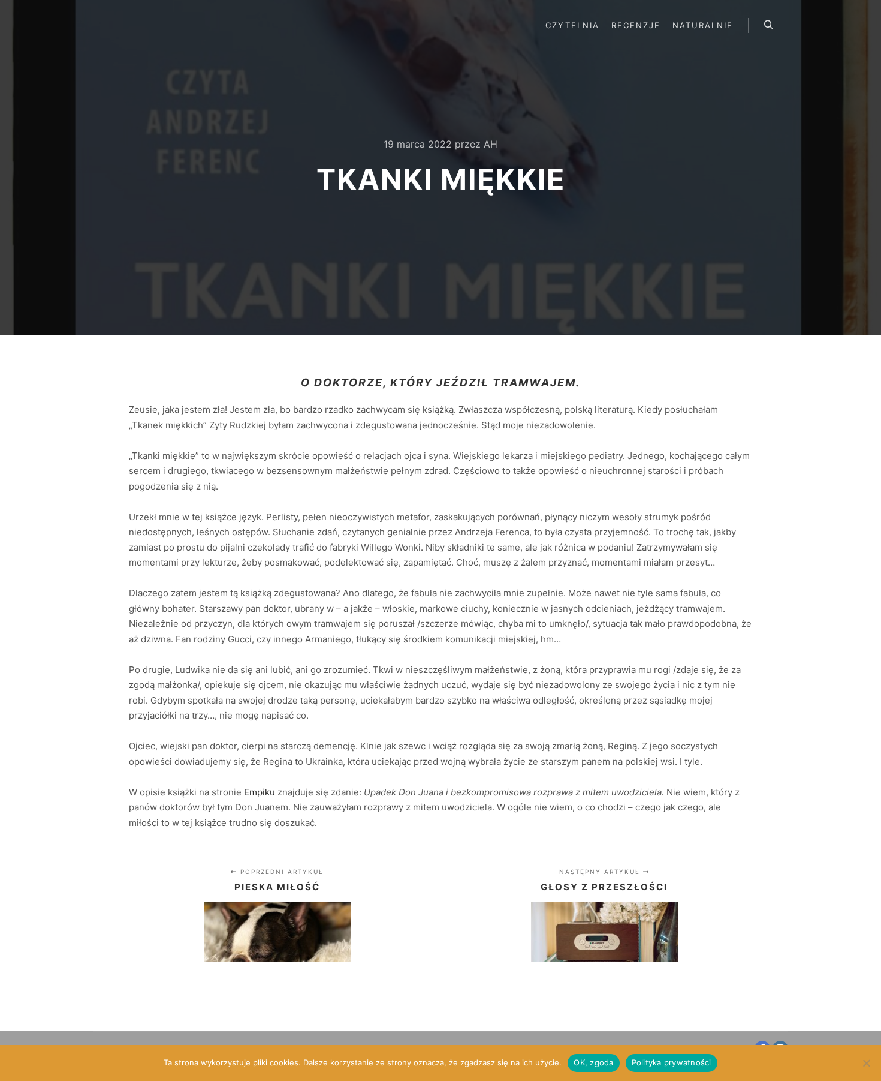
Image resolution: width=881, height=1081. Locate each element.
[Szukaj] (768, 25)
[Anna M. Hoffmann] (144, 25)
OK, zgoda (593, 1062)
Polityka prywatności (671, 1062)
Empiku (259, 792)
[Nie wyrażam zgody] (866, 1063)
